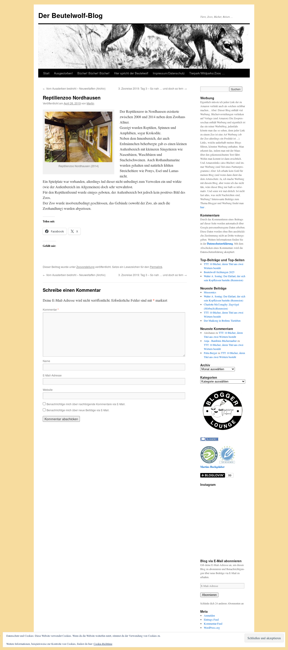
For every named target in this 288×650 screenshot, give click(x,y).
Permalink (156, 267)
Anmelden (209, 615)
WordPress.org (212, 627)
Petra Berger (210, 353)
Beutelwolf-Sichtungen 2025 (219, 272)
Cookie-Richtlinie (103, 644)
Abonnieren (209, 595)
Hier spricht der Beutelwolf (131, 73)
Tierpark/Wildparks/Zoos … (207, 73)
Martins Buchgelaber (212, 467)
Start (46, 73)
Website (48, 389)
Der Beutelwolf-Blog (70, 15)
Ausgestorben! (63, 73)
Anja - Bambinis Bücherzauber (220, 341)
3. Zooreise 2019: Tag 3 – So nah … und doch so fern (152, 88)
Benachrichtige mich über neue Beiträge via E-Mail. (78, 410)
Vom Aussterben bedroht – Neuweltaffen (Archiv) (74, 88)
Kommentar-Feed (213, 623)
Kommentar (51, 309)
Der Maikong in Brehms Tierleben (222, 320)
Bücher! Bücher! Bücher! (93, 73)
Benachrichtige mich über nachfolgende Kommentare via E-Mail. (86, 404)
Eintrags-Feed (211, 619)
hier (202, 207)
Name (46, 361)
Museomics (210, 292)
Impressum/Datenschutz (169, 73)
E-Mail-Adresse (52, 375)
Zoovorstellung (85, 267)
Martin (90, 103)
